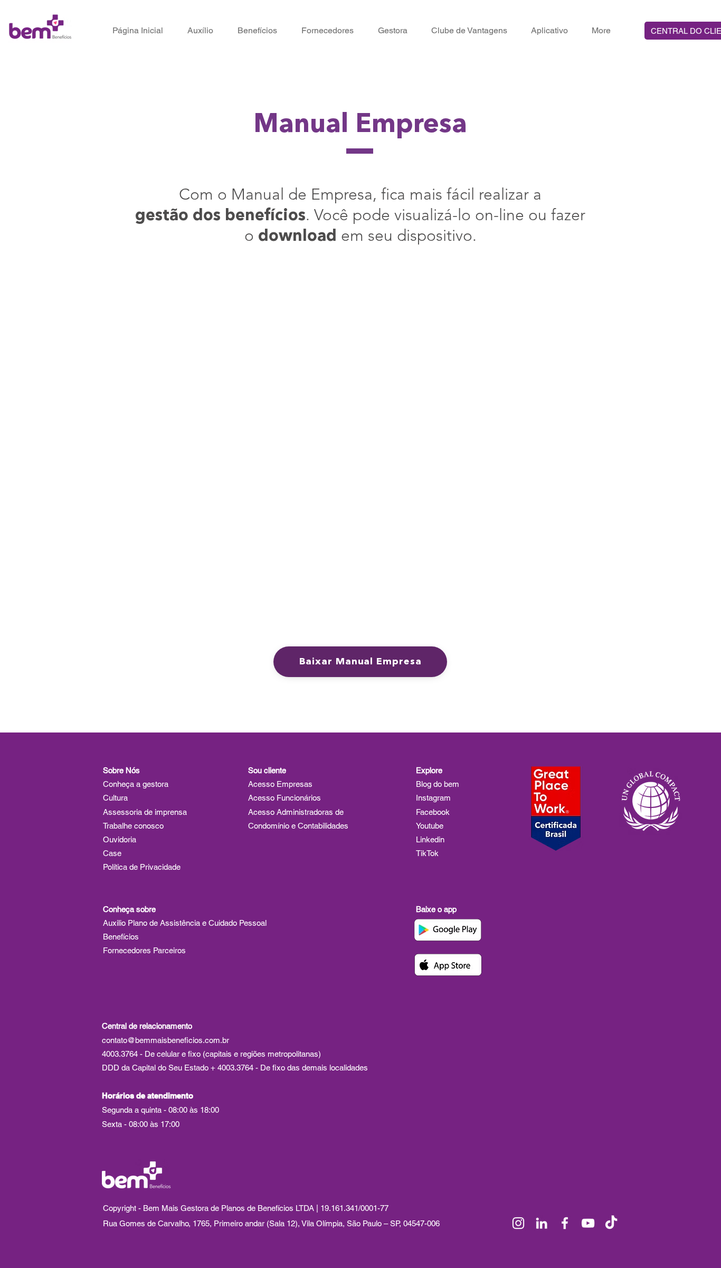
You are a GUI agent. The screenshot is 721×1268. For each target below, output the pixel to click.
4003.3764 (120, 1053)
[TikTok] (611, 1223)
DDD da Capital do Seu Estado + (159, 1067)
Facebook (433, 811)
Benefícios (122, 936)
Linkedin (430, 839)
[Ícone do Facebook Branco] (565, 1223)
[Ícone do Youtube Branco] (588, 1223)
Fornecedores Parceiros (144, 950)
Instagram (433, 797)
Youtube (429, 825)
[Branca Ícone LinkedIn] (541, 1223)
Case (112, 853)
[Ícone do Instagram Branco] (518, 1223)
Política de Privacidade (142, 866)
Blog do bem (437, 783)
